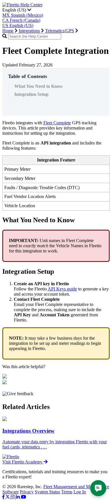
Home (7, 30)
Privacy (27, 491)
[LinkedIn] (18, 497)
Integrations (29, 30)
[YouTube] (23, 497)
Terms (66, 491)
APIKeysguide (62, 288)
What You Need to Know (38, 86)
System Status (47, 491)
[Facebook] (4, 497)
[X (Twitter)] (8, 497)
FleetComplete (57, 122)
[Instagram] (13, 497)
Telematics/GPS (59, 30)
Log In (80, 491)
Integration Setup (31, 94)
